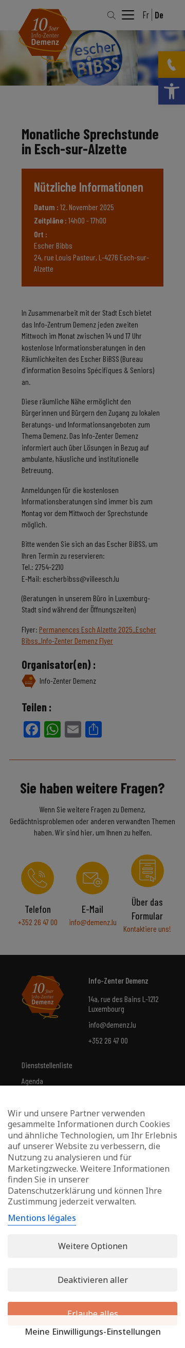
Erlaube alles (92, 1313)
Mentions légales (42, 1217)
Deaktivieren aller (93, 1279)
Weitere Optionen (92, 1246)
